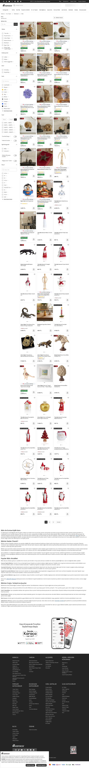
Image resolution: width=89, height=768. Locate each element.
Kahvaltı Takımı (16, 691)
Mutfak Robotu (32, 694)
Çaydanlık (15, 698)
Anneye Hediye (49, 687)
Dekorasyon (15, 738)
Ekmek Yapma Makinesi (34, 703)
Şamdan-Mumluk (65, 701)
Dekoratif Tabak (65, 707)
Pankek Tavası (15, 707)
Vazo (63, 694)
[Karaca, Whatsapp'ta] (33, 750)
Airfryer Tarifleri (16, 733)
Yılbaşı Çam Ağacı (65, 710)
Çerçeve (63, 700)
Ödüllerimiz (15, 666)
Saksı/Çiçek (64, 698)
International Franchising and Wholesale (18, 679)
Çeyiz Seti (48, 707)
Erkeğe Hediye (48, 721)
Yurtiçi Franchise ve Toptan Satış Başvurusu (19, 676)
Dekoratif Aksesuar (66, 696)
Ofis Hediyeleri (48, 698)
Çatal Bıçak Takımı (16, 692)
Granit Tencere (16, 709)
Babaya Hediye (49, 689)
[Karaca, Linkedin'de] (30, 750)
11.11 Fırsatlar (48, 723)
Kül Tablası (64, 687)
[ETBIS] (70, 750)
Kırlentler (64, 692)
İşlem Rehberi (32, 666)
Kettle (30, 700)
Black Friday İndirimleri (50, 716)
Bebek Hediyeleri (49, 694)
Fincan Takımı (15, 694)
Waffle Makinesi (32, 696)
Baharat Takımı (16, 712)
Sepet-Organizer (65, 689)
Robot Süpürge (32, 689)
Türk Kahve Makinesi (33, 709)
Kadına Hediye (48, 719)
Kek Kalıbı (14, 703)
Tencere (30, 702)
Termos (14, 714)
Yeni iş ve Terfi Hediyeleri (51, 701)
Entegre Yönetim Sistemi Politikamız (67, 672)
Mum (63, 712)
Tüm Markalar (48, 666)
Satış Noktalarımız (16, 669)
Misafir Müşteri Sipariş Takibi (35, 668)
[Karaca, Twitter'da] (25, 750)
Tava (30, 707)
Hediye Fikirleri (16, 740)
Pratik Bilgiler (15, 735)
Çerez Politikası (65, 668)
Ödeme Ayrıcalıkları (33, 729)
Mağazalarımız (16, 668)
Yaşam (14, 737)
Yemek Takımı (15, 689)
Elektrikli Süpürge (32, 691)
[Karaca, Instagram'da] (16, 750)
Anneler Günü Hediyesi (50, 709)
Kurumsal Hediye (49, 696)
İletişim (14, 681)
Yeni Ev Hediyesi (49, 718)
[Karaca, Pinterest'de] (28, 750)
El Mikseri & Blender (33, 692)
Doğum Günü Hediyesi (50, 700)
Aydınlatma (64, 691)
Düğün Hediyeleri (49, 703)
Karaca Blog (15, 729)
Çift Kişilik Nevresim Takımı (18, 711)
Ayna (63, 703)
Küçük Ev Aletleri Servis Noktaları (35, 664)
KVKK (63, 664)
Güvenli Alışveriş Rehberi (67, 674)
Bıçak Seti (15, 700)
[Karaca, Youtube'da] (22, 750)
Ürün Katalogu (15, 671)
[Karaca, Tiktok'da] (19, 750)
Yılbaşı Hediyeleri (49, 710)
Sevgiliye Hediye (49, 691)
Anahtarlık (64, 709)
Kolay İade (48, 668)
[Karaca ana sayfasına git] (18, 745)
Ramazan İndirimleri (50, 714)
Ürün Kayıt (31, 671)
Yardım (30, 669)
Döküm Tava (15, 702)
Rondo (30, 705)
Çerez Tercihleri (65, 670)
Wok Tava (14, 705)
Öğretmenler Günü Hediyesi (51, 712)
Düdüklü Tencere (16, 696)
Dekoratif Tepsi (65, 705)
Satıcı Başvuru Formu (17, 673)
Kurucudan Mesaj (16, 664)
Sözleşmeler (64, 666)
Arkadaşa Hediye (49, 692)
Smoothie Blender (32, 698)
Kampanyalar (48, 664)
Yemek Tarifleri (16, 731)
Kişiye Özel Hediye (49, 705)
